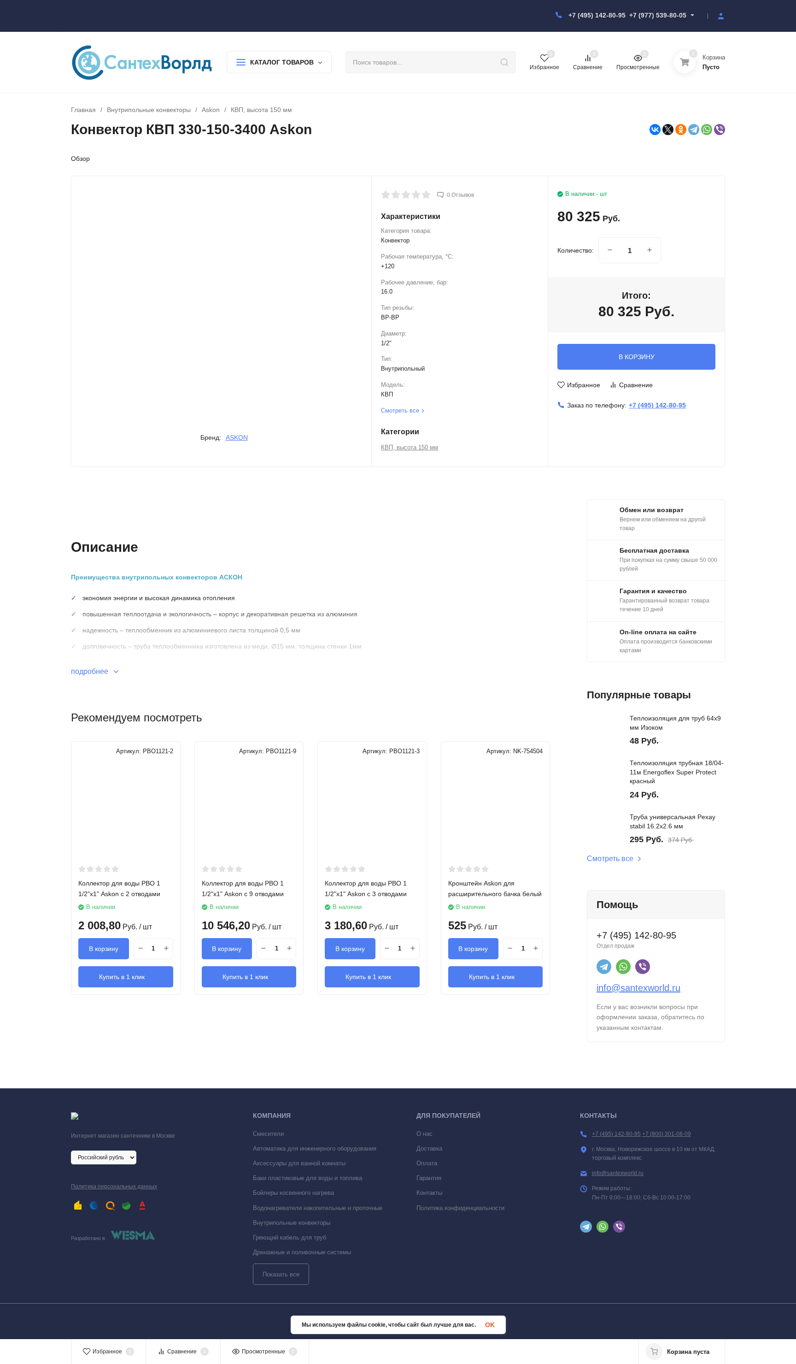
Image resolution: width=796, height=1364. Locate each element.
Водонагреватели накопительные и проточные (317, 1208)
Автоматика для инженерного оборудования (314, 1148)
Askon (211, 109)
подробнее (90, 671)
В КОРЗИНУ (637, 356)
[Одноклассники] (680, 129)
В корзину (103, 948)
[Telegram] (693, 129)
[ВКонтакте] (655, 129)
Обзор (80, 158)
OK (490, 1325)
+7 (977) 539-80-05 (657, 15)
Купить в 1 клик (122, 976)
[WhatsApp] (706, 129)
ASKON (237, 437)
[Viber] (719, 129)
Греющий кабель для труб (289, 1237)
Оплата (426, 1163)
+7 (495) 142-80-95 (597, 15)
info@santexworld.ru (638, 988)
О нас (424, 1133)
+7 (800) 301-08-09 (666, 1134)
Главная (83, 109)
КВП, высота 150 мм (261, 109)
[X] (667, 129)
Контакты (429, 1192)
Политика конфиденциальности (460, 1208)
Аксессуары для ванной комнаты (299, 1163)
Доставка (429, 1148)
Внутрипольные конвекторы (149, 109)
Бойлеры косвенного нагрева (293, 1192)
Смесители (268, 1133)
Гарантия (428, 1178)
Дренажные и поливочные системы (302, 1252)
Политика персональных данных (114, 1186)
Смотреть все (610, 858)
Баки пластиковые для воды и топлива (307, 1178)
